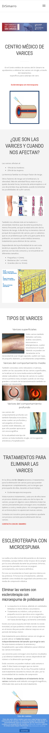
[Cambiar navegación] (44, 5)
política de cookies (35, 724)
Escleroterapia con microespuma (24, 84)
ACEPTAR (24, 731)
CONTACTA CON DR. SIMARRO (14, 524)
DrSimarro (9, 6)
